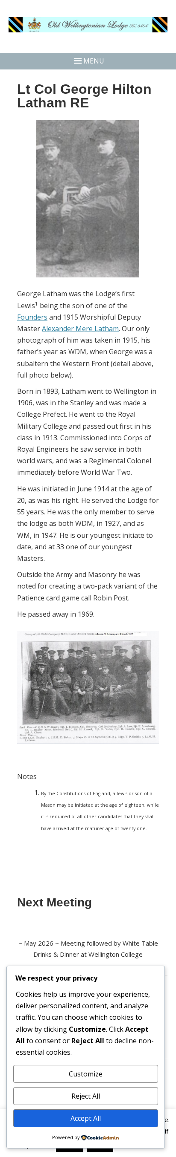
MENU (93, 61)
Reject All (85, 1096)
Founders (32, 317)
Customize (86, 1074)
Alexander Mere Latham (80, 328)
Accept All (85, 1118)
